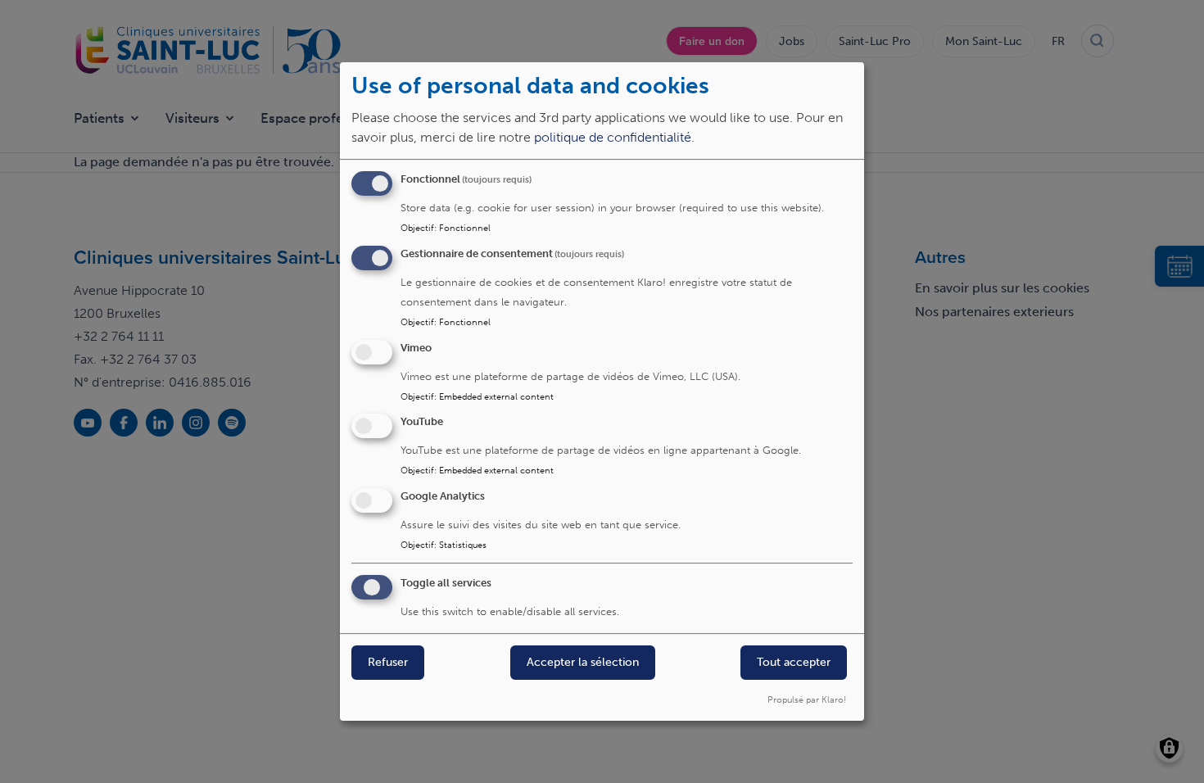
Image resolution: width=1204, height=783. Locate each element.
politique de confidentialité (612, 137)
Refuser (388, 662)
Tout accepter (794, 662)
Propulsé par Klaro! (806, 699)
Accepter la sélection (583, 662)
